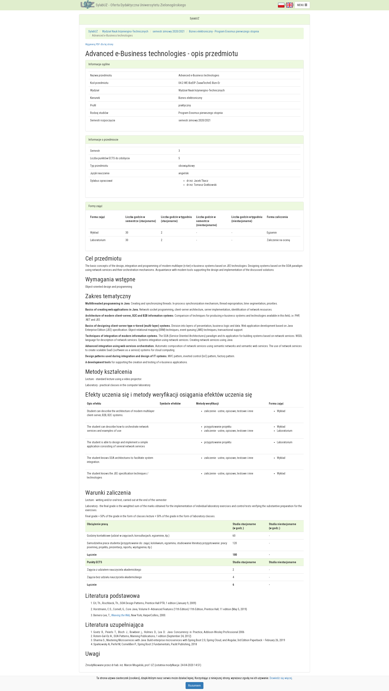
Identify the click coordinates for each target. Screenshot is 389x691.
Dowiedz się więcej (281, 678)
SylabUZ (93, 31)
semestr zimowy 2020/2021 (169, 31)
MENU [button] (301, 5)
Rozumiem (194, 685)
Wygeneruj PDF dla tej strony (99, 44)
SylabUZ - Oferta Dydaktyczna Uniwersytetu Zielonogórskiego (141, 5)
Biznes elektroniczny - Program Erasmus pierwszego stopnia (224, 31)
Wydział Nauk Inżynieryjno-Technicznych (125, 31)
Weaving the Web (120, 615)
